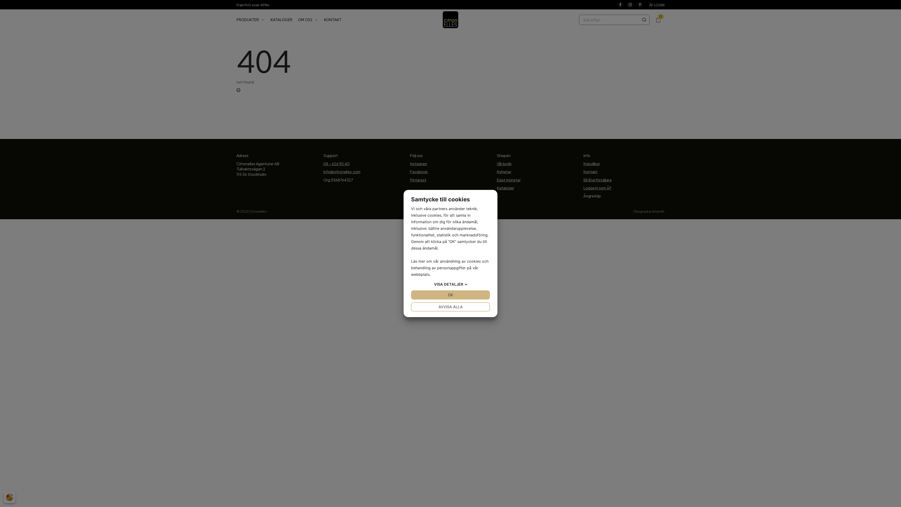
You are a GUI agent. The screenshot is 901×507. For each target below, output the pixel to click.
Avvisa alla (451, 306)
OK (450, 294)
